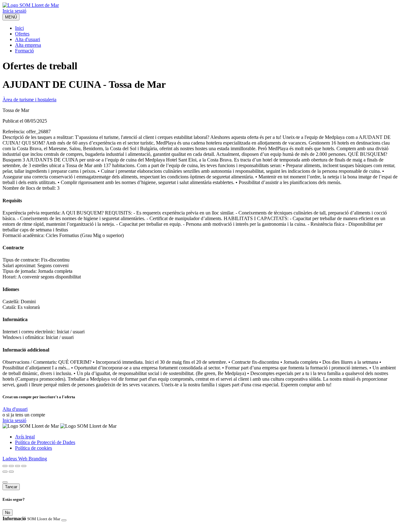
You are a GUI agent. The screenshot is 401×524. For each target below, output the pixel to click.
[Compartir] (11, 466)
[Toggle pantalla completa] (17, 466)
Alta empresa (28, 45)
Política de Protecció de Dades (45, 442)
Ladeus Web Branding (25, 458)
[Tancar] (5, 482)
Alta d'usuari (27, 39)
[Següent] (11, 472)
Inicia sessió (14, 10)
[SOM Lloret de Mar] (31, 5)
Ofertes (22, 33)
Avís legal (25, 436)
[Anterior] (5, 472)
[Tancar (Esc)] (5, 466)
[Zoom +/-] (23, 466)
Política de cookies (33, 448)
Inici (19, 28)
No (7, 512)
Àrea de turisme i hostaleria (29, 99)
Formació (24, 50)
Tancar (11, 486)
